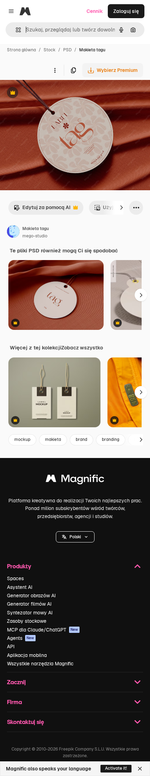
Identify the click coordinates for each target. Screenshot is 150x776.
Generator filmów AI (29, 604)
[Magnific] (75, 480)
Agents (20, 638)
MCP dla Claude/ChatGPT (42, 630)
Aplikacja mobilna (27, 655)
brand (81, 439)
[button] (75, 536)
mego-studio (34, 236)
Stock (49, 50)
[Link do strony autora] (13, 232)
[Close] (140, 768)
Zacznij (16, 682)
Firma (14, 701)
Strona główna (21, 50)
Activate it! (116, 768)
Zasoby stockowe (26, 621)
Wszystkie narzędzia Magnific (40, 663)
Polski (75, 537)
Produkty (19, 566)
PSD (67, 50)
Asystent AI (19, 587)
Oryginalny (48, 93)
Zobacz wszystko (82, 348)
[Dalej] (121, 208)
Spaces (15, 578)
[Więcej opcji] (55, 70)
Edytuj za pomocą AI (42, 209)
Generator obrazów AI (31, 595)
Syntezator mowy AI (30, 612)
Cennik (95, 11)
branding (110, 439)
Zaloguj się (126, 11)
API (11, 646)
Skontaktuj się (25, 721)
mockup (22, 439)
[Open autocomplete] (15, 29)
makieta (53, 439)
